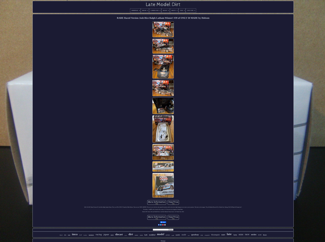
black (61, 235)
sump (202, 235)
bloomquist (215, 235)
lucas (265, 235)
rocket (125, 235)
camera (136, 235)
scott (259, 235)
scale (184, 234)
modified (152, 235)
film (65, 235)
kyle (145, 235)
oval (80, 235)
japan (106, 234)
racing (99, 234)
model (160, 234)
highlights (91, 235)
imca (75, 234)
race (247, 234)
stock (112, 235)
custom (141, 235)
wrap (188, 235)
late (229, 234)
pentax (168, 235)
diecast (119, 234)
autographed (207, 235)
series (253, 234)
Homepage (163, 240)
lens (235, 235)
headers (85, 235)
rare (223, 235)
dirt (130, 234)
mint (241, 234)
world (173, 235)
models (178, 235)
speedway (195, 235)
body (69, 235)
